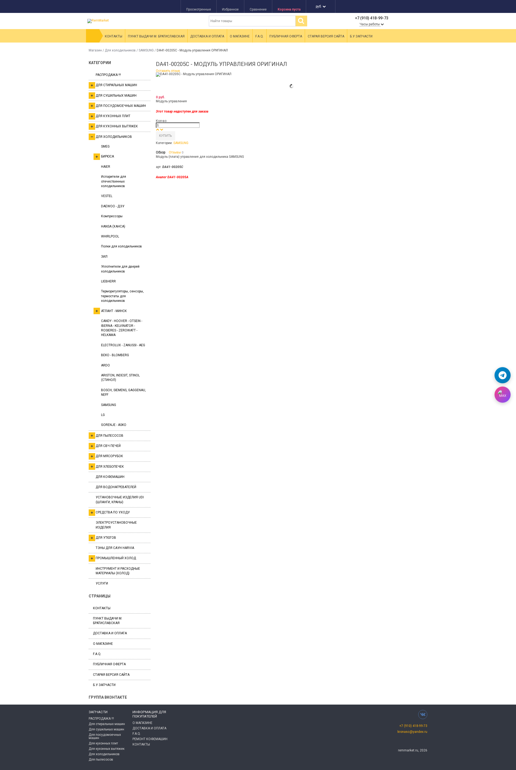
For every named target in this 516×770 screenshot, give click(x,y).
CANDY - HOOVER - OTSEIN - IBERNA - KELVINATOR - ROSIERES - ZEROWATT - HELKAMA (121, 328)
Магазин (95, 50)
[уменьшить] (161, 129)
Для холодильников (120, 50)
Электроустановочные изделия (116, 525)
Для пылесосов (109, 436)
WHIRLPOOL (110, 236)
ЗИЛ (104, 256)
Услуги (102, 583)
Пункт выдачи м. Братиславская (156, 36)
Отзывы (176, 152)
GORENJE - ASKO (113, 425)
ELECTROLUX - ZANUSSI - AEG (123, 345)
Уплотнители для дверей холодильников (120, 269)
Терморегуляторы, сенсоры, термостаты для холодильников (122, 296)
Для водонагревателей (116, 487)
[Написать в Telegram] (502, 375)
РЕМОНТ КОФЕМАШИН (149, 739)
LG (103, 415)
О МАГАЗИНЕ (142, 723)
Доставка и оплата (207, 36)
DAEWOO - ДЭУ (112, 206)
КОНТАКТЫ (141, 744)
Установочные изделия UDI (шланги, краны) (120, 499)
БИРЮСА (107, 156)
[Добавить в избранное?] (180, 136)
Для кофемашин (110, 477)
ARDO (105, 365)
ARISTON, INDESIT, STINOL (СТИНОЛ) (120, 377)
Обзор (160, 152)
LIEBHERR (108, 281)
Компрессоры (112, 216)
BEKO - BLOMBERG (115, 355)
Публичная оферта (285, 36)
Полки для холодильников (121, 246)
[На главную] (92, 36)
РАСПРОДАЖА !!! (108, 75)
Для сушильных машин (116, 95)
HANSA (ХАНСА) (113, 226)
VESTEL (106, 196)
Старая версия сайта (326, 36)
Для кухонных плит (113, 116)
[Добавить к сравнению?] (177, 136)
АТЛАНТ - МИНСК (114, 311)
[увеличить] (157, 129)
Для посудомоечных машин (121, 106)
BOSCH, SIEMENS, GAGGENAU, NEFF (123, 392)
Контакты (113, 36)
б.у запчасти (361, 36)
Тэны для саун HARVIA (115, 548)
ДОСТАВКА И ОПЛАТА (149, 728)
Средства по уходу (113, 512)
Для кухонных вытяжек (117, 126)
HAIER (105, 167)
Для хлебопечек (110, 466)
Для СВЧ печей (108, 446)
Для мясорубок (109, 456)
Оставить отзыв (168, 71)
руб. (319, 6)
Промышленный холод (116, 558)
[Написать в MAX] (502, 395)
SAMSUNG (146, 50)
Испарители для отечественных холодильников (113, 181)
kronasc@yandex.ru (412, 732)
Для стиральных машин (116, 85)
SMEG (105, 146)
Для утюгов (106, 538)
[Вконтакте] (422, 714)
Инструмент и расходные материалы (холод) (118, 571)
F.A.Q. (259, 36)
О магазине (240, 36)
